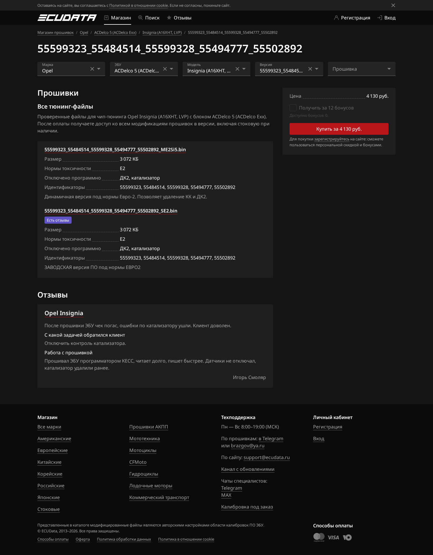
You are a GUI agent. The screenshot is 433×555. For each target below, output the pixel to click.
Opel (84, 32)
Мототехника (144, 438)
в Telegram (271, 438)
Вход (318, 438)
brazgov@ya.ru (248, 445)
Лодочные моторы (150, 485)
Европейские (52, 450)
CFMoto (138, 462)
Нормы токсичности (67, 168)
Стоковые (48, 509)
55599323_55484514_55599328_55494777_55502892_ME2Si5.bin (115, 149)
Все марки (49, 426)
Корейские (49, 474)
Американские (54, 438)
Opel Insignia (63, 313)
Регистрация (327, 426)
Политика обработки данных (124, 539)
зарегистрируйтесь (331, 139)
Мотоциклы (142, 450)
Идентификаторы (64, 187)
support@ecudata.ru (267, 457)
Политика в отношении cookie (186, 539)
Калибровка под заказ (247, 507)
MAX (226, 495)
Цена (295, 96)
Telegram (231, 488)
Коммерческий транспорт (159, 497)
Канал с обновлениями (248, 469)
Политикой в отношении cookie (138, 5)
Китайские (49, 462)
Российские (51, 485)
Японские (48, 497)
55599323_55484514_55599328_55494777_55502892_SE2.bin (110, 210)
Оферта (83, 539)
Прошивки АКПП (148, 426)
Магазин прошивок (55, 32)
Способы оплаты (53, 539)
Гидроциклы (143, 474)
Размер (53, 159)
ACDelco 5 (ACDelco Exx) (115, 32)
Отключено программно (72, 178)
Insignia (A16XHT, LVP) (162, 32)
